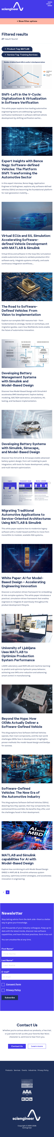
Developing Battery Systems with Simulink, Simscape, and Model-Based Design (24, 448)
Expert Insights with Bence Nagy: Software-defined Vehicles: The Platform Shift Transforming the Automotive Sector (22, 169)
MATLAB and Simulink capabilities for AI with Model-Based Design (19, 859)
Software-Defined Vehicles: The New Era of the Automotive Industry (21, 792)
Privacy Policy (13, 990)
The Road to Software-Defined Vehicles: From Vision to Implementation (21, 311)
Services (17, 1070)
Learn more (37, 1046)
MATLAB (18, 49)
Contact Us (17, 1046)
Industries (32, 1070)
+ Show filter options (27, 21)
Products (9, 1070)
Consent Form (13, 984)
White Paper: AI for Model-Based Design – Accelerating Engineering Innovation (23, 582)
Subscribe (10, 997)
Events (24, 1070)
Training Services (22, 55)
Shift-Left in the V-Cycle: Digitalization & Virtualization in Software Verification (24, 98)
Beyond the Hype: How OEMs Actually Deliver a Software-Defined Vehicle (22, 723)
